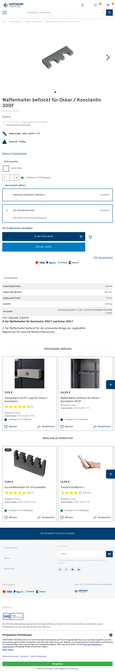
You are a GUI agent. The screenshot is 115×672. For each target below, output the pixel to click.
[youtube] (72, 569)
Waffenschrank (16, 22)
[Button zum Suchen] (109, 12)
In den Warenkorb (43, 236)
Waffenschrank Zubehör (33, 22)
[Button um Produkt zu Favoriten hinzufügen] (90, 237)
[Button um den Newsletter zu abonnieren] (109, 554)
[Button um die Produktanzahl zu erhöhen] (16, 178)
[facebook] (66, 569)
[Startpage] (30, 5)
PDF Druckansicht (103, 257)
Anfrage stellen (43, 246)
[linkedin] (78, 569)
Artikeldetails (11, 278)
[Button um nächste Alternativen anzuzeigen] (110, 384)
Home (4, 22)
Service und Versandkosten (18, 124)
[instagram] (60, 569)
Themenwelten (10, 548)
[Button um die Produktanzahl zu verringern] (12, 178)
